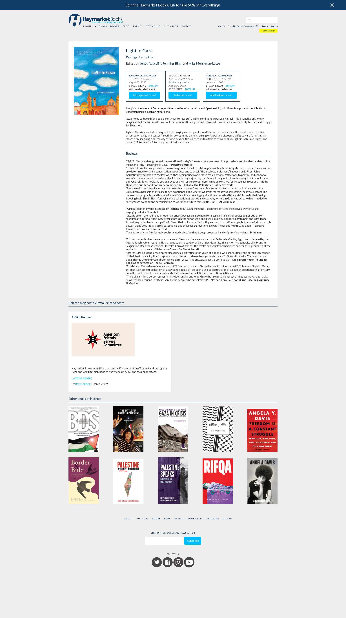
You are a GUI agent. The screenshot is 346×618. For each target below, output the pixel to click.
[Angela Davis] (262, 480)
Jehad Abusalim (150, 63)
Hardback (212, 75)
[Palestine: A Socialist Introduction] (128, 480)
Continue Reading (82, 378)
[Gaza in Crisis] (173, 428)
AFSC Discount (82, 317)
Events (137, 26)
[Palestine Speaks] (173, 480)
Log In (265, 26)
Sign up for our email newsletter (173, 532)
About (87, 26)
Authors (101, 26)
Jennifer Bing (172, 63)
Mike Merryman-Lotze (204, 63)
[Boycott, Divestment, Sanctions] (83, 428)
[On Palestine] (218, 428)
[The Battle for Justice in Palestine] (128, 428)
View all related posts (109, 303)
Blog (126, 26)
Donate (186, 26)
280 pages (150, 75)
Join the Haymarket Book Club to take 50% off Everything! (173, 5)
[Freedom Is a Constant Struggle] (262, 428)
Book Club (153, 26)
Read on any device (178, 82)
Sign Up (274, 26)
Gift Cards (171, 26)
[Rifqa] (218, 480)
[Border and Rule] (83, 480)
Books (114, 26)
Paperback (136, 75)
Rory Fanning (82, 383)
